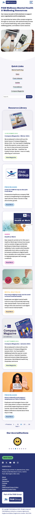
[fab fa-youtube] (10, 463)
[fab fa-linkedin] (3, 463)
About (4, 477)
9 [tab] (26, 448)
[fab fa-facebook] (14, 463)
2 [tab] (11, 448)
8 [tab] (24, 448)
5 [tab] (17, 448)
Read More (9, 204)
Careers (4, 479)
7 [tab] (22, 448)
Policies (4, 483)
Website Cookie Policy (9, 489)
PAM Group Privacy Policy (10, 487)
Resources (5, 481)
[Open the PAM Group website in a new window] (12, 497)
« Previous (8, 424)
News (17, 74)
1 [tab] (9, 448)
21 (18, 424)
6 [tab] (20, 448)
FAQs (4, 485)
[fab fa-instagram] (18, 463)
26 (29, 424)
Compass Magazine (17, 91)
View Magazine (11, 157)
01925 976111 (6, 466)
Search (29, 96)
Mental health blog (17, 70)
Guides (17, 82)
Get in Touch (7, 457)
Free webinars (17, 87)
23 (24, 424)
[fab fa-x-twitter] (6, 463)
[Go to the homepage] (9, 2)
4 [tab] (15, 448)
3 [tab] (13, 448)
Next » (17, 426)
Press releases (17, 78)
